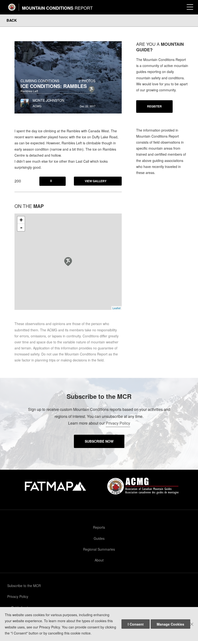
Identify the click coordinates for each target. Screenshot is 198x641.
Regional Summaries (99, 549)
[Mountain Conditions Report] (12, 7)
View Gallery (95, 181)
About (99, 560)
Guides (99, 538)
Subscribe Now (99, 441)
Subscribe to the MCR (24, 585)
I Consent (136, 624)
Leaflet (116, 308)
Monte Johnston (48, 100)
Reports (99, 527)
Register (154, 106)
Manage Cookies (170, 624)
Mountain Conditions (57, 8)
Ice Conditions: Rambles (54, 85)
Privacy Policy (118, 423)
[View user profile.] (25, 101)
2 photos (87, 80)
